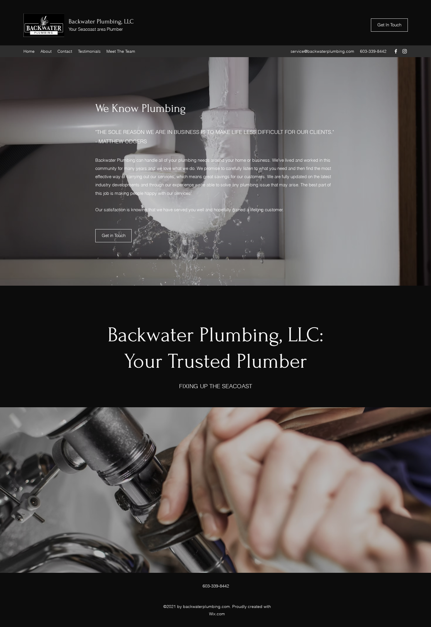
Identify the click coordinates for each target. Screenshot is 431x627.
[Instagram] (405, 51)
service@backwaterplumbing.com (322, 51)
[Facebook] (396, 51)
